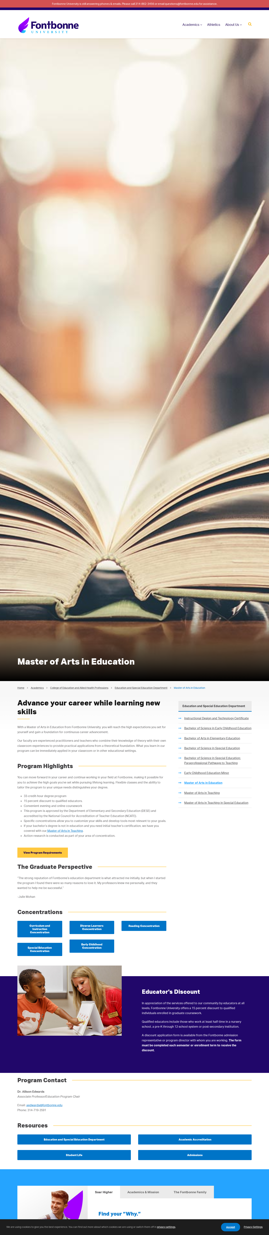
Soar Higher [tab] (104, 1192)
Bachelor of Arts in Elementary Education (212, 738)
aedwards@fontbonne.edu (44, 1105)
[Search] (250, 23)
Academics (190, 25)
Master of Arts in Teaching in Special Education (216, 803)
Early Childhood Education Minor (206, 773)
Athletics (213, 25)
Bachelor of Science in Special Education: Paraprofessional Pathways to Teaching (212, 760)
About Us (232, 25)
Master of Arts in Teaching (65, 831)
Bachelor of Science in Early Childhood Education (217, 728)
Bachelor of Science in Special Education (212, 748)
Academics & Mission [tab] (143, 1192)
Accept (230, 1227)
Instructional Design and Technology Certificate (216, 718)
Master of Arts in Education (203, 783)
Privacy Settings (253, 1226)
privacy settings (166, 1226)
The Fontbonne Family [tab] (190, 1192)
